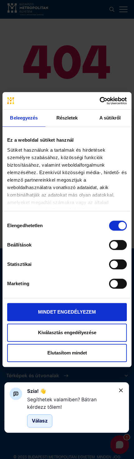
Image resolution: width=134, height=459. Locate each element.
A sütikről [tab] (110, 117)
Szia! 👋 (36, 391)
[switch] (118, 245)
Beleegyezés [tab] (24, 117)
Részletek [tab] (67, 117)
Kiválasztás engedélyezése (67, 332)
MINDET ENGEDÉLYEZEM (67, 312)
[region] (70, 403)
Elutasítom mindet (67, 352)
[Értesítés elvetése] (121, 390)
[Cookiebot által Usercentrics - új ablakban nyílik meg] (99, 101)
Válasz (40, 421)
